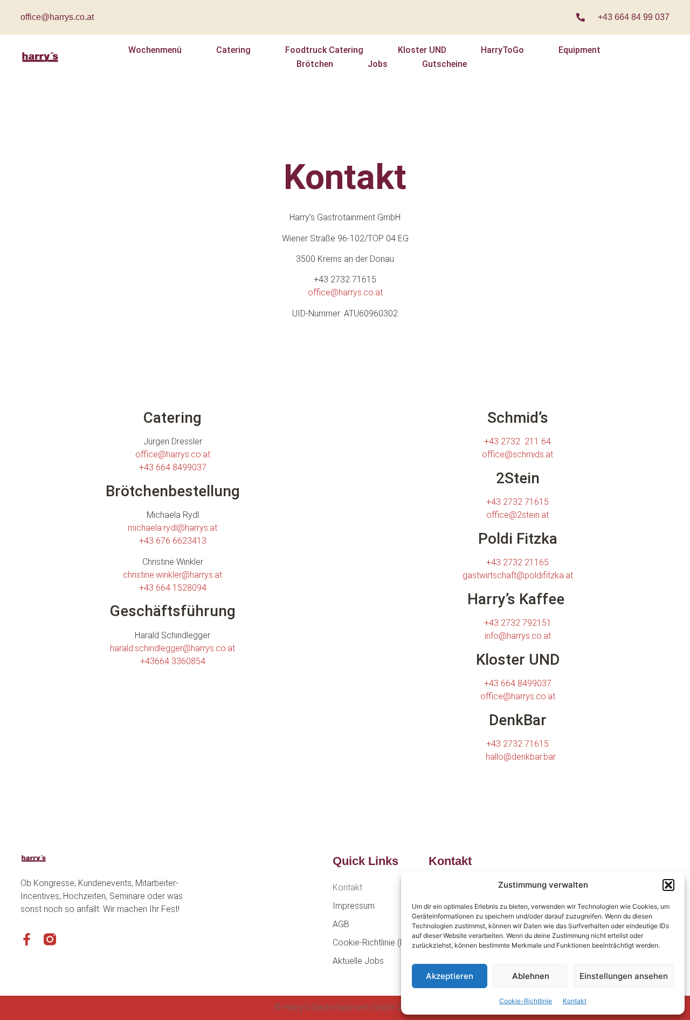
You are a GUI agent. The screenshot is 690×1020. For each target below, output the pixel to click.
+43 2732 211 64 (517, 441)
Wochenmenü (155, 50)
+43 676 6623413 (172, 541)
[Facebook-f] (26, 939)
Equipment (579, 50)
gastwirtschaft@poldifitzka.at (518, 575)
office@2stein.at (517, 515)
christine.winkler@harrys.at (172, 575)
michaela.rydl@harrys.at (172, 528)
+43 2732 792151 (517, 623)
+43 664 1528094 (172, 588)
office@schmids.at (517, 454)
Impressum (354, 906)
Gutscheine (444, 64)
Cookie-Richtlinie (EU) (373, 942)
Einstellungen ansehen (623, 976)
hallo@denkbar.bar (521, 757)
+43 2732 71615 (517, 502)
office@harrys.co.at (57, 17)
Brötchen (314, 64)
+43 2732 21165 (517, 562)
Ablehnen (530, 976)
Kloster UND (422, 50)
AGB (341, 924)
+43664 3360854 (172, 661)
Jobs (378, 64)
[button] (668, 885)
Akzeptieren (449, 976)
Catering (233, 50)
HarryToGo (502, 50)
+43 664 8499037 (172, 467)
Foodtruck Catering (324, 50)
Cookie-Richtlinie (525, 1001)
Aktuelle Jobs (358, 961)
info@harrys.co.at (518, 636)
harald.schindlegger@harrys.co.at (172, 648)
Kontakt (574, 1001)
